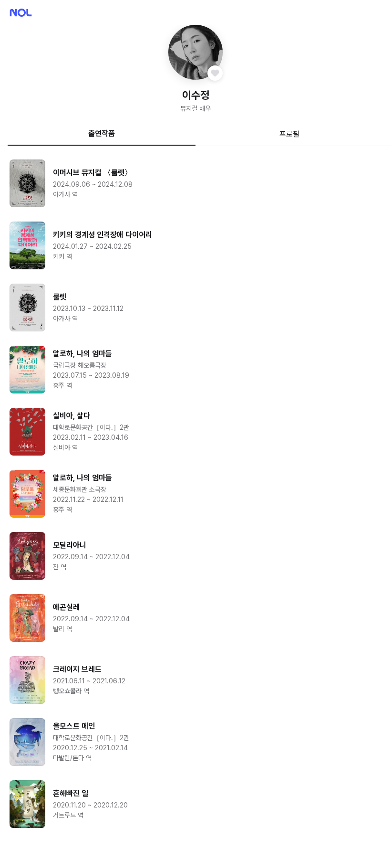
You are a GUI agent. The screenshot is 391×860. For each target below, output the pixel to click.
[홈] (21, 13)
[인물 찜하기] (215, 73)
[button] (195, 52)
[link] (195, 183)
